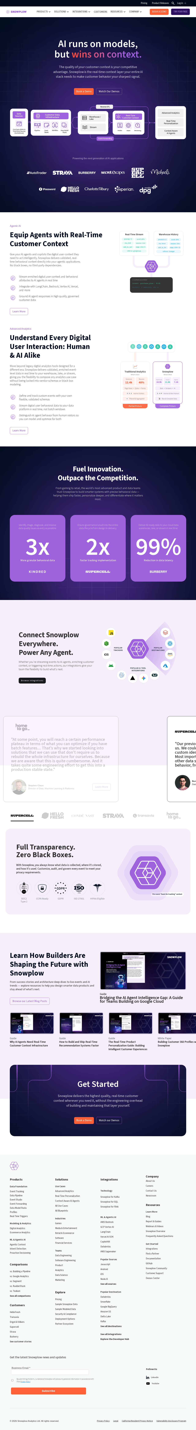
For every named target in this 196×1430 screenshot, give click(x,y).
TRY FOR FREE (180, 11)
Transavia (14, 1317)
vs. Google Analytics (19, 1276)
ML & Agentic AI (18, 1239)
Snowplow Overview (155, 1231)
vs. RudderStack (17, 1286)
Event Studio (16, 1199)
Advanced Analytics (64, 1191)
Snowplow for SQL (109, 1201)
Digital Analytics (17, 1228)
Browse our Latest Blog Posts (29, 1001)
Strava (13, 1331)
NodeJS (104, 1279)
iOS (102, 1274)
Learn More (18, 311)
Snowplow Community (156, 1268)
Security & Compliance (65, 1314)
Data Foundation (18, 1186)
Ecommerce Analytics (20, 1232)
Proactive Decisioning (20, 1253)
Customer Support (155, 1273)
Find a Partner (152, 1253)
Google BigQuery (108, 1306)
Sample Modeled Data (65, 1309)
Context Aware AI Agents (67, 1201)
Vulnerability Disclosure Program (171, 1420)
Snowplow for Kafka (109, 1197)
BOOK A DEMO (159, 11)
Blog (148, 1216)
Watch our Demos (109, 1120)
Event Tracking (17, 1191)
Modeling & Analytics (20, 1223)
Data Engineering (63, 1255)
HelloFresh (15, 1312)
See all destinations (111, 1326)
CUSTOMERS (100, 11)
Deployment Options (65, 1319)
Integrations (152, 1248)
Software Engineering (65, 1260)
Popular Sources (108, 1259)
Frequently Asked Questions (159, 1236)
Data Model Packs (18, 1208)
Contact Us (151, 1190)
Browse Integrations (32, 680)
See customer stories (21, 1341)
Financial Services (63, 1243)
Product (59, 1265)
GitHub (149, 1263)
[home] (16, 11)
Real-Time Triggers (19, 1216)
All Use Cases (61, 1205)
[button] (43, 11)
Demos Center (153, 1278)
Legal (115, 1420)
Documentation (153, 1258)
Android (104, 1269)
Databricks (105, 1246)
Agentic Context (18, 1244)
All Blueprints (61, 1210)
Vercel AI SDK (106, 1236)
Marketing (60, 1280)
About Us (150, 1181)
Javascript (105, 1264)
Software (59, 1238)
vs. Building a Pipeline (20, 1271)
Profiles (13, 1212)
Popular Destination (110, 1292)
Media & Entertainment (66, 1228)
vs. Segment (16, 1281)
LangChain (105, 1232)
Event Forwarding (18, 1203)
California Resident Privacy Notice (137, 1420)
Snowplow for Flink (109, 1206)
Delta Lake (105, 1316)
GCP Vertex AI (107, 1227)
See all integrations (110, 1334)
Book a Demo (84, 91)
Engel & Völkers (17, 1322)
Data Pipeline (16, 1195)
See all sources (108, 1284)
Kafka (103, 1321)
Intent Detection (18, 1248)
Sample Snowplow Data (66, 1304)
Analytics (59, 1270)
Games (58, 1223)
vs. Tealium (15, 1291)
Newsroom (151, 1195)
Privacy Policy (103, 1420)
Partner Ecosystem (64, 1323)
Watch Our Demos (109, 91)
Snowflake (105, 1301)
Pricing (144, 3)
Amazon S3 (105, 1311)
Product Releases (160, 3)
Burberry (14, 1336)
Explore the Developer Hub (114, 1339)
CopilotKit (105, 1241)
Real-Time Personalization (67, 1196)
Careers (149, 1186)
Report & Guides (153, 1221)
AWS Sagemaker (108, 1251)
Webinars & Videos (154, 1226)
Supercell (14, 1327)
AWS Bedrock (106, 1222)
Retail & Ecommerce (64, 1233)
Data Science (61, 1275)
